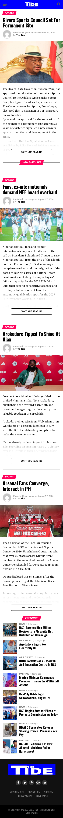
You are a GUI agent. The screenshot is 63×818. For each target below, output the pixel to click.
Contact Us (34, 792)
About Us (48, 792)
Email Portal (42, 796)
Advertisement (17, 792)
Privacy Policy (25, 796)
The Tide (20, 35)
